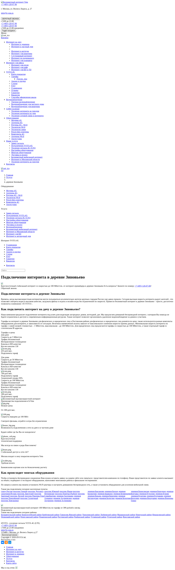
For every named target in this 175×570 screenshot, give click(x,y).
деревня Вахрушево (148, 498)
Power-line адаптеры (20, 132)
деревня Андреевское (62, 498)
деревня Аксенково (64, 496)
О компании (16, 88)
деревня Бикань (94, 496)
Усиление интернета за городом (25, 111)
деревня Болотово (123, 498)
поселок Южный (51, 491)
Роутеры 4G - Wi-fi (19, 125)
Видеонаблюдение (14, 99)
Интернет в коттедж (20, 51)
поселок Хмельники (10, 501)
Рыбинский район (82, 517)
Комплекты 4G (17, 134)
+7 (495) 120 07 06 (9, 525)
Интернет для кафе (19, 67)
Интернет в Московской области (25, 159)
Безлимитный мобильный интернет (27, 157)
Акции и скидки (18, 81)
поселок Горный (20, 491)
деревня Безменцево (122, 494)
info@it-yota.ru (7, 13)
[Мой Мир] (9, 542)
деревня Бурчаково (155, 496)
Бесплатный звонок (9, 535)
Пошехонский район (48, 517)
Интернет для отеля (19, 65)
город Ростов (7, 491)
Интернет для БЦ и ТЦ (21, 70)
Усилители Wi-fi (18, 127)
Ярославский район (131, 517)
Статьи (14, 83)
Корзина (4, 38)
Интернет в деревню (20, 44)
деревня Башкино (105, 494)
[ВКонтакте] (2, 542)
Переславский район (29, 517)
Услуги (9, 558)
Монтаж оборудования (21, 152)
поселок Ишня (66, 491)
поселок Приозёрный (10, 498)
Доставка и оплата (19, 155)
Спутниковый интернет (21, 56)
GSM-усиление (12, 109)
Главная (9, 547)
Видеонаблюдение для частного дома (27, 104)
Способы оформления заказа (23, 97)
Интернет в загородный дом (18, 236)
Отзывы (14, 90)
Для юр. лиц (21, 79)
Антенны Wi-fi (17, 136)
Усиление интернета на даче (23, 113)
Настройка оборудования (22, 150)
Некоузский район (144, 515)
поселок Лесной (17, 496)
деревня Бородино (158, 491)
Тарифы (14, 76)
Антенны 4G (17, 123)
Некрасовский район (161, 515)
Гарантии (15, 93)
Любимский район (108, 515)
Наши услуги (12, 141)
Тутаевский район (98, 517)
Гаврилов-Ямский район (71, 515)
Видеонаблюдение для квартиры (25, 106)
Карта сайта (11, 563)
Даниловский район (91, 515)
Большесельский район (11, 515)
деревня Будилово (147, 494)
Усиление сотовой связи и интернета (27, 116)
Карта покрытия (18, 74)
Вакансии (15, 95)
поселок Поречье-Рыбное (66, 494)
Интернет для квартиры (21, 53)
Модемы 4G (16, 120)
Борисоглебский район (32, 515)
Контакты (10, 164)
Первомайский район (10, 517)
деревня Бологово (107, 498)
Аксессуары (16, 139)
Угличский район (114, 517)
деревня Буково (162, 494)
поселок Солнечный (29, 498)
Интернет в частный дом (22, 47)
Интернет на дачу (14, 42)
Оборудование (12, 118)
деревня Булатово (138, 496)
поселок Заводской (25, 494)
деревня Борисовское (140, 491)
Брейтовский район (50, 515)
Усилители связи (18, 129)
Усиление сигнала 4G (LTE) (23, 148)
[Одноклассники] (6, 542)
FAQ (13, 86)
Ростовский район (66, 517)
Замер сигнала (17, 143)
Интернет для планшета (21, 60)
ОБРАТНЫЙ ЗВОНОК (10, 19)
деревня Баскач (111, 491)
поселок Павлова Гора (34, 496)
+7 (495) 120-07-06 (143, 286)
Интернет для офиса (15, 63)
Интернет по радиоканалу (22, 58)
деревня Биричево (110, 496)
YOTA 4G (10, 72)
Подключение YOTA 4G (22, 146)
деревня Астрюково (62, 501)
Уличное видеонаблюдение (23, 102)
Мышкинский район (126, 515)
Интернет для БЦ (13, 234)
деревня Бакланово (96, 491)
